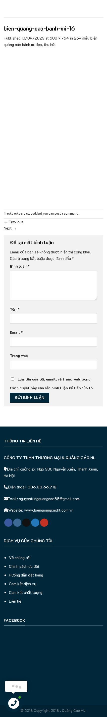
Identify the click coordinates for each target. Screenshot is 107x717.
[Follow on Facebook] (8, 523)
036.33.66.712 (42, 486)
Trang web (19, 355)
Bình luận (20, 266)
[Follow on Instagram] (17, 523)
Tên (14, 309)
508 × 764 (59, 38)
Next (10, 228)
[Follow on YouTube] (44, 523)
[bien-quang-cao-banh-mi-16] (53, 127)
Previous (14, 221)
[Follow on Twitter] (35, 523)
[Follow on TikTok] (26, 523)
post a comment (66, 213)
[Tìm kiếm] (101, 8)
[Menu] (7, 8)
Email (16, 332)
